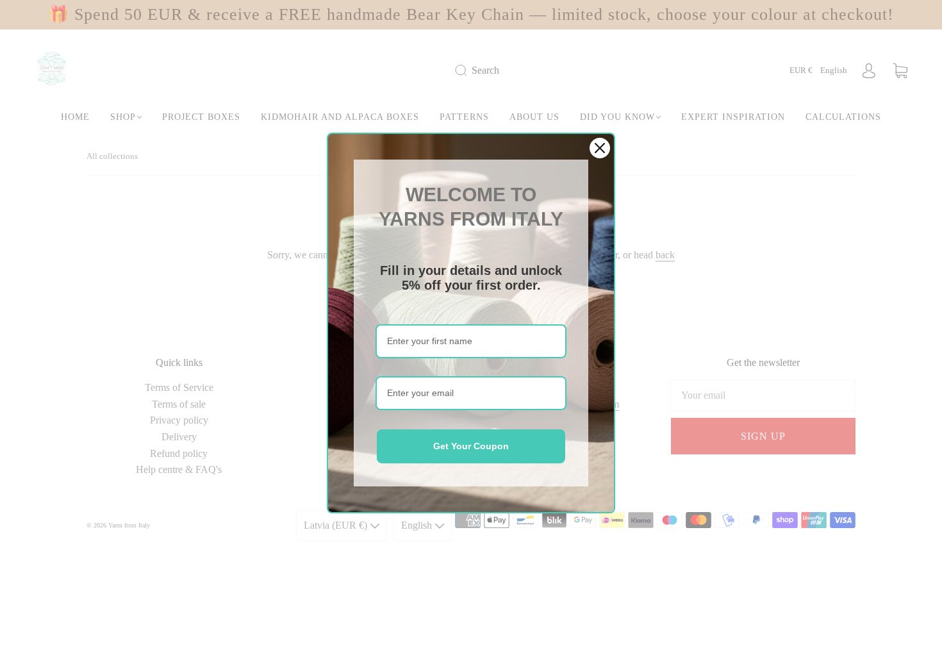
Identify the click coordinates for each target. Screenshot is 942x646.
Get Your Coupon (471, 446)
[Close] (599, 148)
